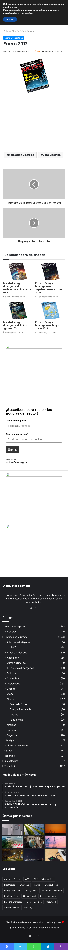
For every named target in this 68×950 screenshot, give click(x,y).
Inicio (8, 31)
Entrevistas (10, 631)
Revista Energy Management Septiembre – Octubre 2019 (49, 287)
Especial (11, 688)
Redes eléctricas (48, 896)
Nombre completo (16, 420)
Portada (11, 730)
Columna (12, 673)
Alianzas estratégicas (18, 642)
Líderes (13, 714)
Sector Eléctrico (34, 902)
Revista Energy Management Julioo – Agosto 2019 (16, 325)
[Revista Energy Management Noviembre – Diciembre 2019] (18, 271)
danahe (6, 51)
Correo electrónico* (17, 434)
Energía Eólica (51, 885)
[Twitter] (32, 608)
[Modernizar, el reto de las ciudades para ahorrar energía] (12, 855)
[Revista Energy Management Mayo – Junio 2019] (50, 310)
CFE (27, 879)
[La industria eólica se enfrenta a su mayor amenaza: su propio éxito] (55, 829)
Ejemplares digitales (23, 31)
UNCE (12, 647)
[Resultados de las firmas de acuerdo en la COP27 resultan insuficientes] (34, 842)
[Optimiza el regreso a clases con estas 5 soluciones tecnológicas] (55, 855)
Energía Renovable (20, 709)
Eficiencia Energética (21, 668)
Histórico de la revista (16, 637)
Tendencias (16, 719)
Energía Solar (32, 890)
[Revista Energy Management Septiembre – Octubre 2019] (50, 271)
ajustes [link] (28, 13)
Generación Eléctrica (52, 890)
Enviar (13, 449)
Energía (36, 885)
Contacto (32, 927)
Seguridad (12, 735)
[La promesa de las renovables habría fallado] (34, 829)
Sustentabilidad (11, 907)
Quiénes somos (17, 927)
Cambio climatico (16, 662)
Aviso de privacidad (49, 927)
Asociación (13, 657)
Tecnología (10, 766)
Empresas (24, 885)
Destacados (13, 683)
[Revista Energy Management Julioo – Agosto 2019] (18, 310)
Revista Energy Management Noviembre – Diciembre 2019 (17, 287)
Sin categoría (11, 761)
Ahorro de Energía (12, 879)
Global (10, 693)
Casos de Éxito (18, 704)
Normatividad (29, 896)
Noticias (11, 724)
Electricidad (9, 885)
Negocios (12, 699)
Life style (9, 740)
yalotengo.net (54, 922)
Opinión (8, 750)
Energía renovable (12, 890)
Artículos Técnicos (17, 652)
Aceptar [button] (10, 19)
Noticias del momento (16, 745)
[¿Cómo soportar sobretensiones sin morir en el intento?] (34, 855)
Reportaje (9, 755)
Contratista (13, 678)
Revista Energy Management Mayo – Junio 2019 (48, 325)
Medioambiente (11, 896)
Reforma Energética (13, 902)
